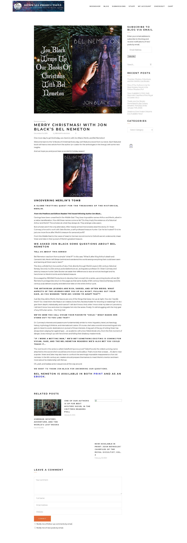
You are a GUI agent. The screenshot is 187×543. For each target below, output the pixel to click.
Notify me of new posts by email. (50, 528)
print (98, 373)
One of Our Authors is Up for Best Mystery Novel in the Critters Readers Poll (77, 406)
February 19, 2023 (101, 458)
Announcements (40, 121)
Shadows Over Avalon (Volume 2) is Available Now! (139, 113)
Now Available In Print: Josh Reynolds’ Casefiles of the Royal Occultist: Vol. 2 (108, 449)
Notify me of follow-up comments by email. (54, 524)
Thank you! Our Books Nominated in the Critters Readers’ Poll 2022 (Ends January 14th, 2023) (137, 104)
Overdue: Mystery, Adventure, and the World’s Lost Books (46, 422)
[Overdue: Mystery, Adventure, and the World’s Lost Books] (47, 407)
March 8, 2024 (39, 427)
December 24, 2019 (41, 133)
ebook (39, 376)
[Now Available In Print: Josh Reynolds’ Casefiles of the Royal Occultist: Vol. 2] (108, 419)
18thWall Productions (62, 133)
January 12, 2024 (69, 415)
